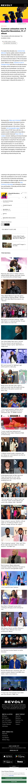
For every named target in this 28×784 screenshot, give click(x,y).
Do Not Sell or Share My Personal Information (14, 778)
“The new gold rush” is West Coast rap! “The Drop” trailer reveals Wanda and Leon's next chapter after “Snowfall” (12, 500)
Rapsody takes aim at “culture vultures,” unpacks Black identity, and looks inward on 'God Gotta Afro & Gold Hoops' (13, 275)
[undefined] (7, 237)
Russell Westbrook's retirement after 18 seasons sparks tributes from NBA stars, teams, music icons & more (13, 672)
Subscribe (4, 733)
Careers (18, 724)
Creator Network (6, 724)
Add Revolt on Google (10, 43)
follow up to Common (15, 120)
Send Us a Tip (19, 720)
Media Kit (18, 722)
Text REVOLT (5, 737)
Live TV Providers (6, 720)
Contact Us (5, 735)
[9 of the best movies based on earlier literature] (14, 641)
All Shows (4, 716)
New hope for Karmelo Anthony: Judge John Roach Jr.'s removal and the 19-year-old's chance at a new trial (13, 321)
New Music (4, 26)
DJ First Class (7, 41)
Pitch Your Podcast (7, 722)
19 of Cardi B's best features (9, 587)
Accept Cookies (14, 781)
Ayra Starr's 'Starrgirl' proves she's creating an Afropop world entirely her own (12, 607)
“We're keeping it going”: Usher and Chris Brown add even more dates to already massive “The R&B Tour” (13, 544)
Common (7, 224)
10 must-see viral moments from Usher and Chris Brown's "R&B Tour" (12, 693)
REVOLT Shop (6, 739)
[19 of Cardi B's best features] (14, 578)
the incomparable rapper (13, 128)
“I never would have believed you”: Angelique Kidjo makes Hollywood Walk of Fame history (12, 433)
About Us (18, 716)
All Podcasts (5, 718)
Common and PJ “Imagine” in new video (19, 245)
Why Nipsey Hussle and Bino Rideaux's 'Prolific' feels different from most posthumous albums (12, 629)
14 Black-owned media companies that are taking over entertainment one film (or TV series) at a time (13, 455)
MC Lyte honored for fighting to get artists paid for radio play (11, 366)
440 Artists (5, 726)
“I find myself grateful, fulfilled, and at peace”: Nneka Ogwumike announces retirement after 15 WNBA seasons (12, 410)
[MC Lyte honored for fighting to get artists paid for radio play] (14, 356)
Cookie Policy (11, 775)
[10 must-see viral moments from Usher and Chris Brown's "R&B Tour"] (14, 683)
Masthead (18, 718)
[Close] (26, 769)
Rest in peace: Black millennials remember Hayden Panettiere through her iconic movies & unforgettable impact (13, 566)
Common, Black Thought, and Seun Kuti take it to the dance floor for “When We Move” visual (19, 237)
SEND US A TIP (14, 750)
